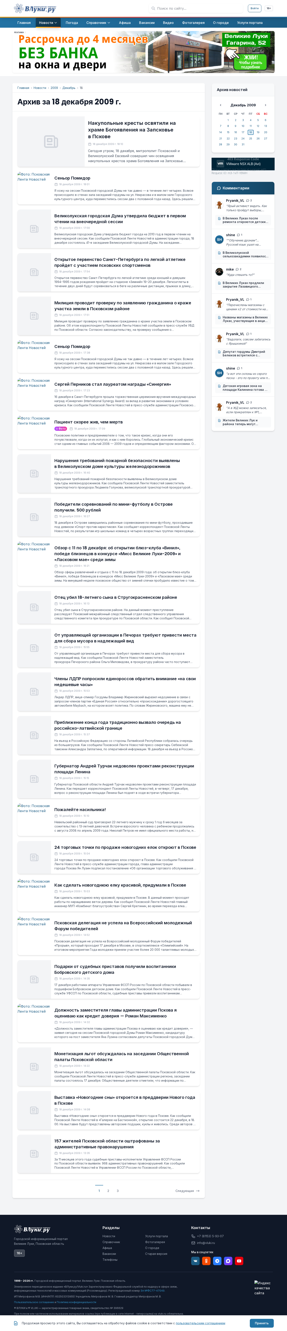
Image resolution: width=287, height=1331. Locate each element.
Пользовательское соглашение (34, 1302)
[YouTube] (239, 1261)
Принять (262, 1323)
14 (220, 132)
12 (258, 126)
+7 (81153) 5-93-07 (210, 1236)
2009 (54, 88)
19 (258, 132)
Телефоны (110, 1259)
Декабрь (68, 88)
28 (220, 144)
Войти (255, 8)
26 (258, 138)
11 (251, 126)
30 (235, 144)
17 (243, 132)
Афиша (107, 1248)
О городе (152, 1248)
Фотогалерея (155, 1242)
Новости (40, 88)
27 (265, 138)
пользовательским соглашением (200, 1323)
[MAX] (228, 1261)
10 (243, 126)
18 (250, 132)
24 (243, 138)
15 (228, 132)
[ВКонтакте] (195, 1261)
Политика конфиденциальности (76, 1302)
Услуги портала (156, 1236)
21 (220, 138)
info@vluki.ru (206, 1243)
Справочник (111, 1242)
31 (243, 144)
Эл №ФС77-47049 (153, 1290)
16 (235, 132)
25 (250, 138)
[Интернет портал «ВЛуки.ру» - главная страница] (35, 8)
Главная (23, 88)
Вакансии (109, 1253)
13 (265, 126)
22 (228, 138)
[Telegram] (217, 1261)
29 (228, 144)
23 (235, 138)
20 (265, 132)
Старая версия (156, 1253)
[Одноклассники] (206, 1261)
